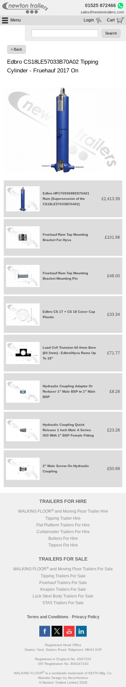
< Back (16, 49)
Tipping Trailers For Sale (63, 576)
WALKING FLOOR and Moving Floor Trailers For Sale (63, 569)
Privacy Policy (85, 617)
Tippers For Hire (63, 545)
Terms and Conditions (48, 617)
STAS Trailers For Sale (63, 602)
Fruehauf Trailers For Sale (63, 582)
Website (50, 678)
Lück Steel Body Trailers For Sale (63, 596)
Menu (15, 20)
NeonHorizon (78, 678)
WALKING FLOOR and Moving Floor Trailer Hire (63, 511)
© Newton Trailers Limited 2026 (63, 682)
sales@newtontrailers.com (102, 12)
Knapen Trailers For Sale (63, 589)
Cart (111, 20)
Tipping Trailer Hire (63, 518)
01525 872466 (100, 5)
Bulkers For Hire (63, 538)
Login (89, 20)
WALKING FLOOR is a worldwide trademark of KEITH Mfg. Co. (63, 673)
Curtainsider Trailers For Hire (63, 531)
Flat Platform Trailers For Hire (63, 525)
